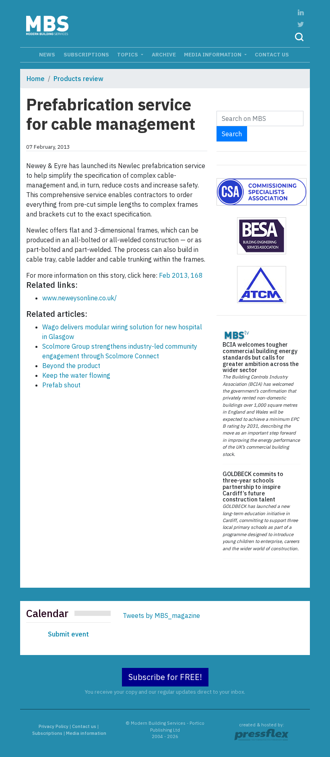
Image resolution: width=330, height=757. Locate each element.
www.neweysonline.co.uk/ (79, 298)
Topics (128, 54)
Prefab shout (61, 385)
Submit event (68, 634)
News (47, 54)
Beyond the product (71, 366)
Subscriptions (86, 54)
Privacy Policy (53, 726)
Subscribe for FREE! (165, 677)
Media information (213, 54)
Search (232, 134)
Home (36, 79)
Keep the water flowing (76, 375)
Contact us (272, 54)
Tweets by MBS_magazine (161, 615)
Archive (164, 54)
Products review (78, 79)
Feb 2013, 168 (181, 275)
